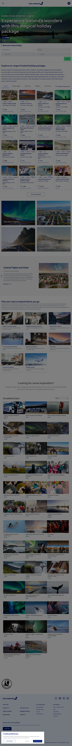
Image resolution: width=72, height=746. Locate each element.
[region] (22, 737)
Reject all (27, 741)
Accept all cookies (37, 741)
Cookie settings (9, 741)
